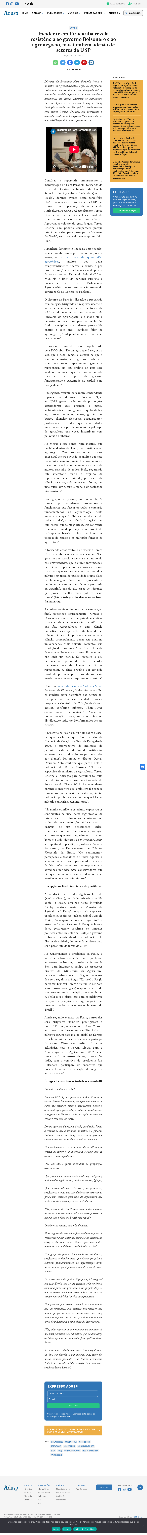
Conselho (28, 1500)
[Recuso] (143, 1525)
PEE (39, 1500)
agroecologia (84, 1441)
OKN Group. (138, 1517)
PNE (39, 1503)
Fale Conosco (81, 1489)
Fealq (60, 1450)
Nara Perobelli (56, 1454)
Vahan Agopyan (71, 1441)
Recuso (66, 1529)
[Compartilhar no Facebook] (70, 62)
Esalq (53, 1450)
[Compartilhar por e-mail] (84, 62)
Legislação (60, 1496)
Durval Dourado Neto (86, 1446)
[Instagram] (11, 3)
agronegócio (56, 1446)
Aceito (56, 1529)
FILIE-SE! (137, 4)
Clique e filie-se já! (127, 211)
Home (25, 13)
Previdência (61, 1500)
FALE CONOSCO (117, 4)
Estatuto (28, 1493)
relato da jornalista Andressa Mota (80, 686)
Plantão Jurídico (63, 1489)
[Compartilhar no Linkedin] (91, 62)
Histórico (28, 1489)
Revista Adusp (44, 1493)
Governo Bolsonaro (72, 1450)
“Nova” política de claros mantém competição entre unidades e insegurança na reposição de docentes (126, 108)
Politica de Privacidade (84, 1529)
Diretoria (28, 1496)
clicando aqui (64, 1416)
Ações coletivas (63, 1493)
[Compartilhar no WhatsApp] (55, 62)
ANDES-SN (114, 13)
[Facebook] (7, 3)
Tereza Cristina (57, 1441)
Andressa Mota (69, 1446)
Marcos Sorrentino (90, 1450)
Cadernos (42, 1496)
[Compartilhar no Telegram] (77, 62)
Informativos (43, 1489)
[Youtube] (17, 3)
